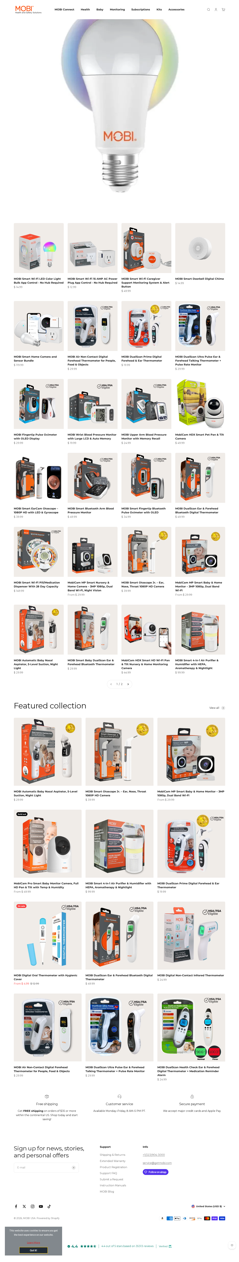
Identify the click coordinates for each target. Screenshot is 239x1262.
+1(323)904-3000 (154, 1154)
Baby (99, 9)
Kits (159, 9)
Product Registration (113, 1167)
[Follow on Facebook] (16, 1206)
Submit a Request (111, 1179)
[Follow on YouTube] (41, 1206)
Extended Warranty (113, 1161)
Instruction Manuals (113, 1185)
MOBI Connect (64, 9)
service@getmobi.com (157, 1163)
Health (85, 9)
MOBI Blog (107, 1191)
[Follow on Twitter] (24, 1206)
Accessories (176, 9)
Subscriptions (140, 9)
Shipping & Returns (112, 1154)
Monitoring (117, 9)
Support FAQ (108, 1173)
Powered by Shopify (48, 1218)
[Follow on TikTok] (49, 1206)
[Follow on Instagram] (32, 1206)
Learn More (33, 1242)
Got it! (33, 1250)
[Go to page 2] (128, 684)
